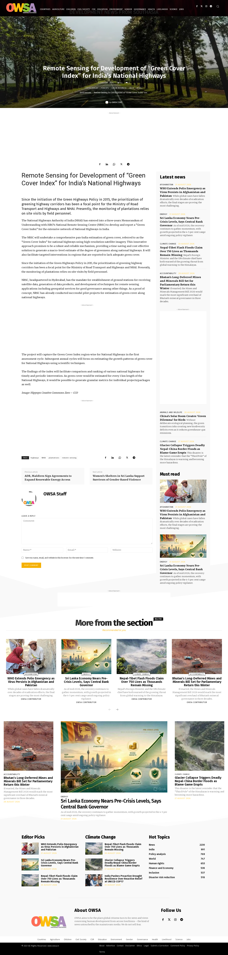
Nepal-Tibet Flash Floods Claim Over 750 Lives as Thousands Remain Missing (181, 251)
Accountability (168, 273)
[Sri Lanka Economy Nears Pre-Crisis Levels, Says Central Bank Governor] (183, 546)
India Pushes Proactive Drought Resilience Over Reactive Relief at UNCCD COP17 (123, 878)
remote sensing (69, 458)
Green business (119, 88)
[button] (218, 6)
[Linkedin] (107, 164)
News (139, 88)
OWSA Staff (117, 102)
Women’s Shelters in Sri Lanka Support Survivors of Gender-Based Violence (119, 477)
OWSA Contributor (31, 699)
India (131, 88)
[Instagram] (206, 6)
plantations (54, 458)
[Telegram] (211, 6)
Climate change (168, 244)
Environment (92, 88)
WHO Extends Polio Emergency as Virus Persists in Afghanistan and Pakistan (182, 192)
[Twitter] (201, 6)
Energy (163, 214)
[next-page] (117, 709)
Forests (105, 88)
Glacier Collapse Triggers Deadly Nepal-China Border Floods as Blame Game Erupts (182, 449)
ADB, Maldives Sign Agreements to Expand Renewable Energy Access (48, 477)
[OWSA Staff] (107, 102)
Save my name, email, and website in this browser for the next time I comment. (59, 558)
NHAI (44, 458)
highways (35, 458)
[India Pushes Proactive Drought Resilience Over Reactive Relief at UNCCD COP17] (94, 880)
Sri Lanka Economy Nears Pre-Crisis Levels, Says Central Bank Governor (181, 221)
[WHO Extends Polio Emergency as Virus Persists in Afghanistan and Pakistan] (183, 491)
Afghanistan (166, 185)
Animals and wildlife (171, 412)
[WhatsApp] (114, 164)
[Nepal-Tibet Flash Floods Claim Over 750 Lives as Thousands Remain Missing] (142, 656)
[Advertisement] (114, 136)
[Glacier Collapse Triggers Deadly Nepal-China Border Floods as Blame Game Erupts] (199, 746)
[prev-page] (110, 709)
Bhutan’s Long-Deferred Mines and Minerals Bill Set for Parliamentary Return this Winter (196, 681)
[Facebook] (197, 6)
